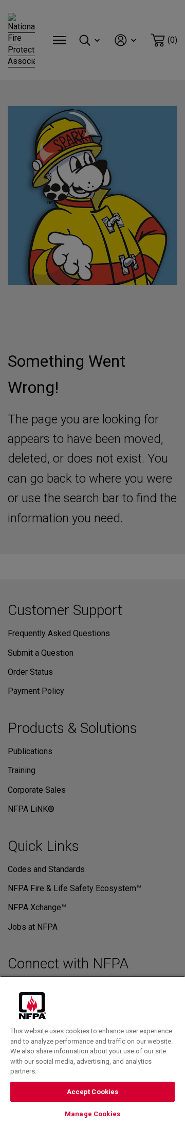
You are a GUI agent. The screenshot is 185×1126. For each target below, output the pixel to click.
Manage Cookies (92, 1114)
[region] (92, 1051)
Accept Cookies (93, 1092)
